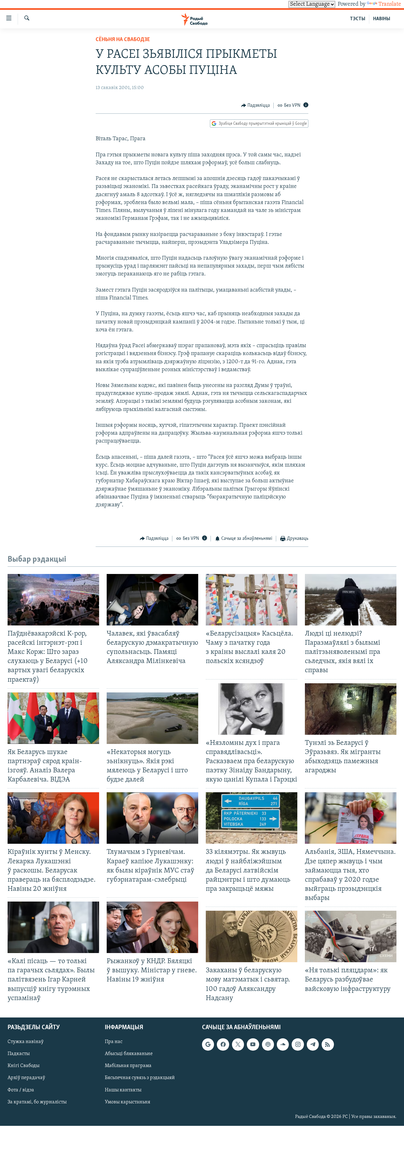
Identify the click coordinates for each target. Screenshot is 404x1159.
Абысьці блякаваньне (129, 1053)
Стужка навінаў (26, 1041)
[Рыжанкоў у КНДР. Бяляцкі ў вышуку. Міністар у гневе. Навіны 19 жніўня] (152, 927)
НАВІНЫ (381, 18)
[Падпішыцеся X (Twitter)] (238, 1044)
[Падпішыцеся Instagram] (298, 1044)
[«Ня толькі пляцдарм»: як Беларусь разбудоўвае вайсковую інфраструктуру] (350, 936)
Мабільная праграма (128, 1065)
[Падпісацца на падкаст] (268, 1044)
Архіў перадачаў (26, 1077)
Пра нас (113, 1041)
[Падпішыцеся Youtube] (253, 1044)
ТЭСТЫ (357, 18)
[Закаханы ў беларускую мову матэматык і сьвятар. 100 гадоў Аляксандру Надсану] (251, 936)
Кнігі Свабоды (23, 1065)
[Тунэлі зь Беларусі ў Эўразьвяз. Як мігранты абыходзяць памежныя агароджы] (350, 709)
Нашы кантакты (123, 1089)
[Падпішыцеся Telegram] (313, 1044)
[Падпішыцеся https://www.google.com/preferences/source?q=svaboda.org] (208, 1044)
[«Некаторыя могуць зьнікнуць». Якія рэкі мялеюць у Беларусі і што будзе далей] (152, 718)
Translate (389, 4)
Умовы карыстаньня (127, 1101)
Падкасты (19, 1053)
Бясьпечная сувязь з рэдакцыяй (140, 1077)
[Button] (255, 105)
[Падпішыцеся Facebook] (223, 1044)
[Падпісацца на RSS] (328, 1044)
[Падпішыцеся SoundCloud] (283, 1044)
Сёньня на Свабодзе (123, 40)
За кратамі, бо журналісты (37, 1101)
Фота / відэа (21, 1089)
